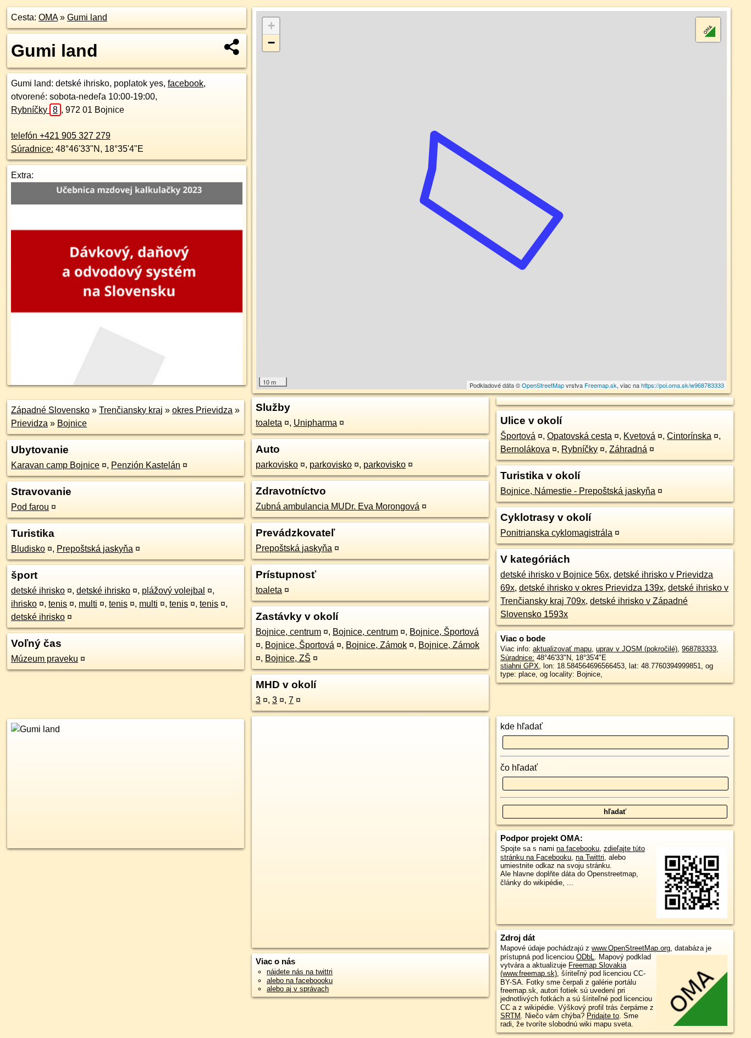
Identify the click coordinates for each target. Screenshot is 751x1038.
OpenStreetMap (543, 385)
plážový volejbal (173, 590)
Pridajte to (603, 1016)
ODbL (585, 957)
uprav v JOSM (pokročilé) (636, 649)
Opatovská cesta (579, 436)
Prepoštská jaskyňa (95, 548)
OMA (48, 17)
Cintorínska (689, 436)
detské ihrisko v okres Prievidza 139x (591, 587)
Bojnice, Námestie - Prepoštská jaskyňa (577, 491)
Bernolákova (525, 449)
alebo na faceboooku (300, 980)
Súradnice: (32, 148)
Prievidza (29, 423)
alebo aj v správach (298, 989)
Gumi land (87, 17)
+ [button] (271, 25)
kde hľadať (521, 726)
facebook (185, 83)
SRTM (510, 1016)
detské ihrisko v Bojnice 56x (554, 574)
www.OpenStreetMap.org (631, 948)
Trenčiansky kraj (131, 410)
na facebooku (577, 848)
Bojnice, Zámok (376, 645)
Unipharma (315, 422)
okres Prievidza (202, 410)
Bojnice (72, 423)
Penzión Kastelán (145, 465)
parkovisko (277, 464)
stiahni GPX (519, 666)
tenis (57, 603)
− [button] (271, 43)
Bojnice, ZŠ (288, 658)
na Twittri (590, 857)
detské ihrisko (38, 590)
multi (88, 603)
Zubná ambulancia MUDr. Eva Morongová (337, 506)
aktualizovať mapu (562, 649)
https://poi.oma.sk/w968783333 (682, 385)
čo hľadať (519, 767)
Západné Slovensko (50, 410)
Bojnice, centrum (288, 631)
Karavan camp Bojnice (55, 465)
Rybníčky (34, 109)
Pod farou (30, 507)
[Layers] (708, 30)
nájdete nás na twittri (300, 972)
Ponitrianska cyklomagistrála (556, 532)
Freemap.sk (600, 385)
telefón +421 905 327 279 (61, 135)
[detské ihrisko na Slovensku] (127, 127)
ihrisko (24, 603)
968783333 (699, 649)
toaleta (269, 422)
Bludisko (28, 548)
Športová (517, 436)
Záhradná (628, 449)
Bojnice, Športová (444, 631)
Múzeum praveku (44, 658)
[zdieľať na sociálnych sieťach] (232, 47)
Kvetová (639, 436)
